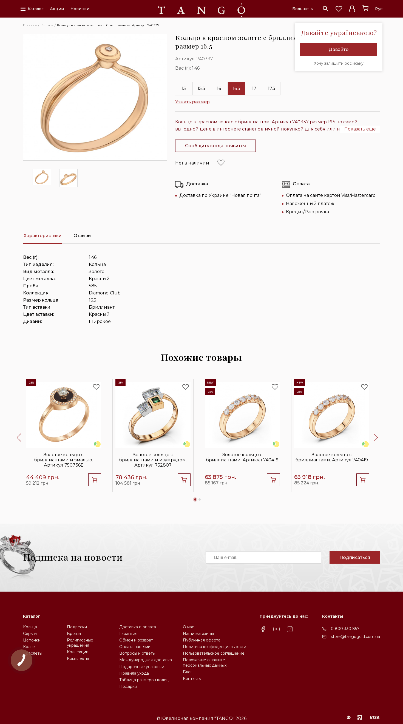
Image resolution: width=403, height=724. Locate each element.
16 (219, 88)
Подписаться (354, 557)
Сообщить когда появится (215, 145)
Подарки (128, 686)
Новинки (79, 8)
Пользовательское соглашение (214, 653)
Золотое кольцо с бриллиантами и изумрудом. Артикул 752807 (153, 460)
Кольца (30, 626)
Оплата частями (135, 646)
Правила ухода (134, 673)
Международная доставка (145, 659)
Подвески (77, 626)
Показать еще (360, 129)
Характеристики (43, 235)
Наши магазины (198, 633)
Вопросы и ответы (137, 653)
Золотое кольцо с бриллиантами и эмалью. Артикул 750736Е (63, 460)
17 (254, 88)
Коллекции (78, 651)
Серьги (30, 633)
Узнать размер (192, 101)
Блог (187, 671)
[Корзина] (365, 8)
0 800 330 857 (345, 628)
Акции (57, 8)
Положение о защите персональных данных (204, 662)
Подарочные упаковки (141, 666)
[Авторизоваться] (352, 8)
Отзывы (82, 235)
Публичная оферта (201, 640)
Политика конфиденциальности (214, 646)
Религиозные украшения (80, 643)
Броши (74, 633)
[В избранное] (221, 162)
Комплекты (78, 658)
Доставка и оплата (137, 626)
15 (184, 88)
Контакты (192, 678)
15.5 (201, 88)
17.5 (271, 88)
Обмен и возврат (136, 640)
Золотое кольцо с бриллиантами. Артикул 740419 (242, 457)
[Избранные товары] (338, 8)
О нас (188, 626)
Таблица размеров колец (144, 679)
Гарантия (128, 633)
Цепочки (32, 640)
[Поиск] (325, 8)
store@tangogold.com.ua (355, 636)
